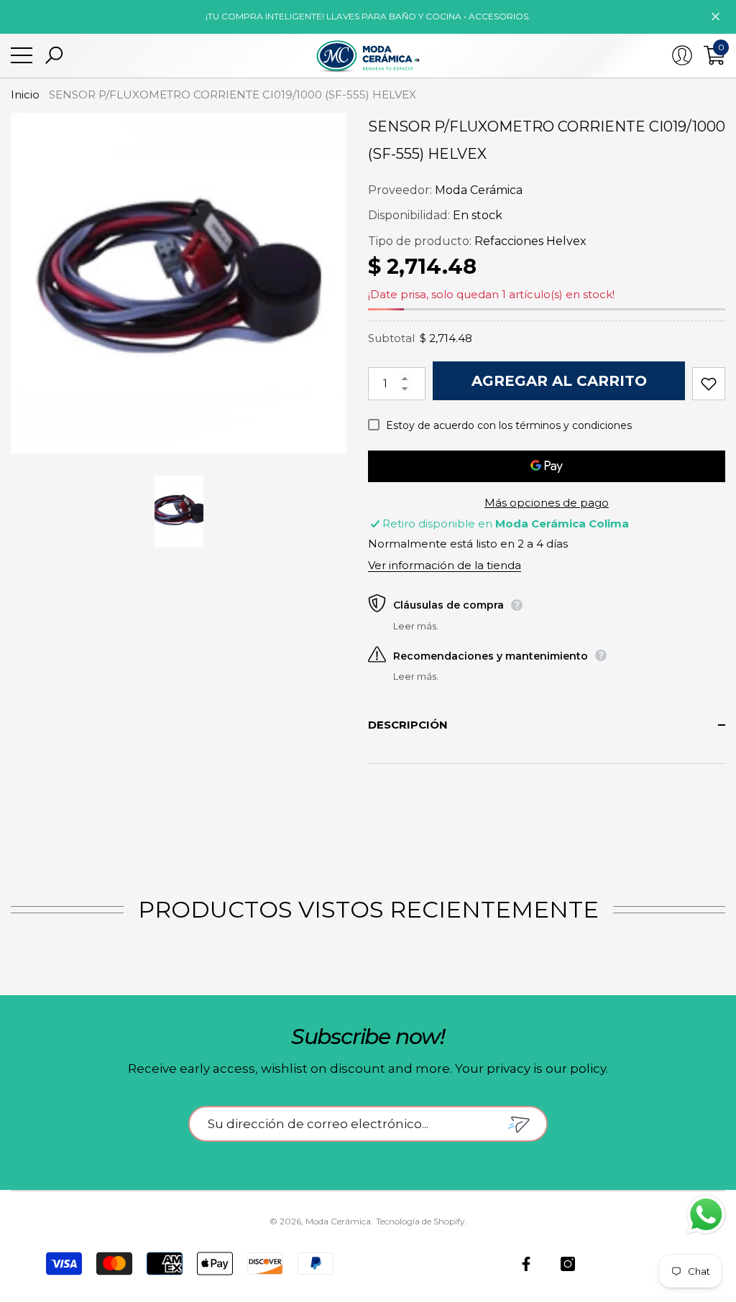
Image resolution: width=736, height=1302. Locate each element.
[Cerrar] (715, 17)
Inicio (25, 94)
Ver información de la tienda (444, 565)
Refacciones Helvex (530, 241)
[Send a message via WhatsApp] (706, 1214)
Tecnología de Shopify (420, 1221)
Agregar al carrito (559, 380)
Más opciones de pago (546, 502)
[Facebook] (526, 1264)
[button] (54, 55)
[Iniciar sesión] (682, 55)
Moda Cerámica (479, 190)
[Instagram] (568, 1264)
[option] (178, 283)
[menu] (21, 55)
